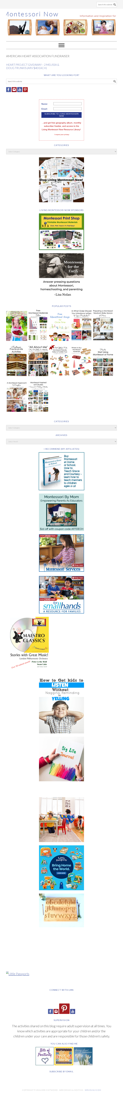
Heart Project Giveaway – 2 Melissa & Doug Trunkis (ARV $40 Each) (32, 66)
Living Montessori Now (61, 23)
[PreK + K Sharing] (63, 1064)
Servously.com (93, 1090)
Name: (44, 104)
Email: (44, 109)
